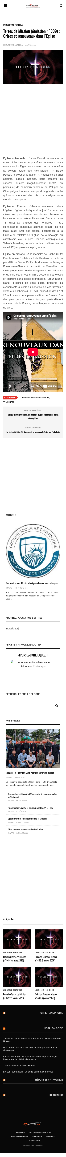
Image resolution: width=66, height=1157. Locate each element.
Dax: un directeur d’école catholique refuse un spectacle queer (32, 583)
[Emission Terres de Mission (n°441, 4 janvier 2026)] (49, 977)
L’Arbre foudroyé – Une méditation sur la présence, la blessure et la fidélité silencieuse (30, 1058)
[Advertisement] (33, 120)
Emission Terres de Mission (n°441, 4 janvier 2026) (46, 996)
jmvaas (9, 588)
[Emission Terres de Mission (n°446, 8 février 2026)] (49, 939)
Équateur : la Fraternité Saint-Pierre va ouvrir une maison (30, 773)
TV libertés (8, 402)
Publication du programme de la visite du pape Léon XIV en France (30, 807)
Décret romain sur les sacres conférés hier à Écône (25, 829)
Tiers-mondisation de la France (19, 1065)
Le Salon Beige (53, 1028)
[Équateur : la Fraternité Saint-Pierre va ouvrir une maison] (33, 748)
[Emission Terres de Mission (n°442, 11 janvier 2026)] (17, 977)
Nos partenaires (19, 1136)
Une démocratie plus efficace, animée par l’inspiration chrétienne (30, 1049)
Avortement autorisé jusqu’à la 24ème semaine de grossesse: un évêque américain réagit (32, 795)
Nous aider (34, 1140)
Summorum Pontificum (13, 25)
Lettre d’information (40, 1132)
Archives (20, 1132)
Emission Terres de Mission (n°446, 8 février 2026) (46, 958)
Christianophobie (51, 1012)
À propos (37, 1136)
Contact (50, 1136)
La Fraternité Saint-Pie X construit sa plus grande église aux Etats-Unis (32, 432)
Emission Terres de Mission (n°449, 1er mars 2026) (14, 958)
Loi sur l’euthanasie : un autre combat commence (28, 1071)
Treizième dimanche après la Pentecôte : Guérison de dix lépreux (32, 1040)
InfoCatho (56, 1094)
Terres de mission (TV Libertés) (35, 398)
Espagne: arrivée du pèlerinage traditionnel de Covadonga (27, 818)
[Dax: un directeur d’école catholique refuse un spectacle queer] (33, 551)
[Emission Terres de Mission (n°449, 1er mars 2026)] (17, 939)
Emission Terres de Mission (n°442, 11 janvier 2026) (14, 996)
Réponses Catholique (49, 1079)
